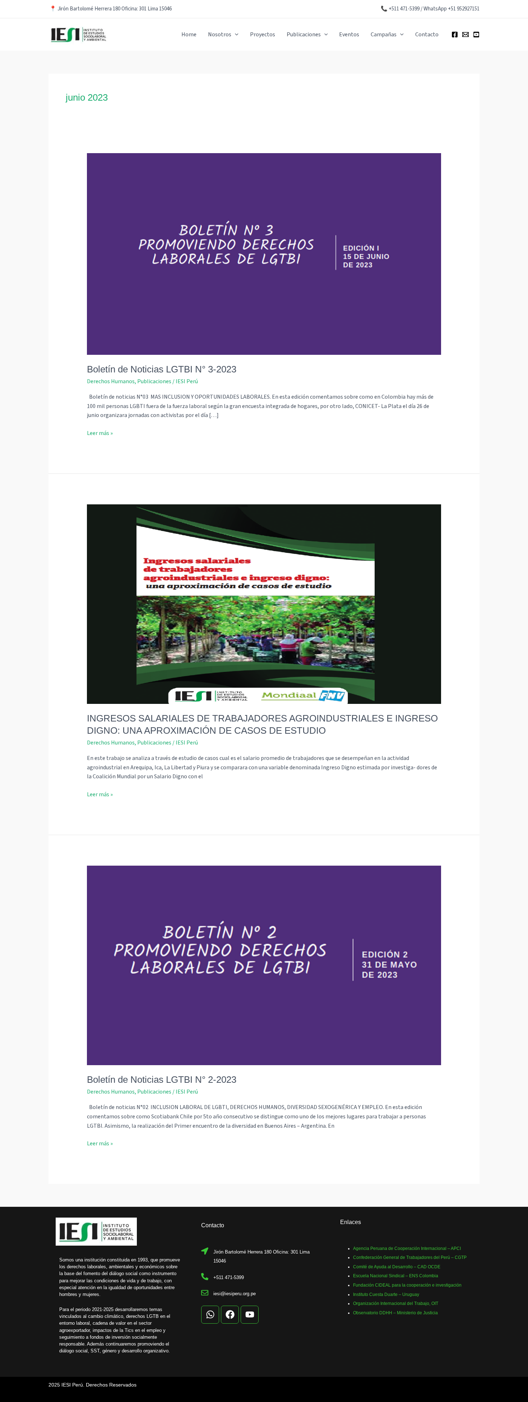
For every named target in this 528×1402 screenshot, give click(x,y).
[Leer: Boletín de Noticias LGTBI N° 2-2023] (264, 965)
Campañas (384, 34)
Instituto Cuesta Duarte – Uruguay (386, 1294)
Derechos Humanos (111, 381)
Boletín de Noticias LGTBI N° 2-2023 (161, 1079)
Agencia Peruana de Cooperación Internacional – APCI (407, 1248)
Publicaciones (304, 34)
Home (188, 34)
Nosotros (219, 34)
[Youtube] (476, 34)
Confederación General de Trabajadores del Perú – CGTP (410, 1257)
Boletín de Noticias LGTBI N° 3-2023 (161, 369)
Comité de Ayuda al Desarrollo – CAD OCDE (396, 1266)
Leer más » (100, 433)
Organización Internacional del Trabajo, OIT (395, 1303)
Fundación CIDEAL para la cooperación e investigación (407, 1285)
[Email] (465, 34)
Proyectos (262, 34)
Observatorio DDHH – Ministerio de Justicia (395, 1312)
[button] (234, 34)
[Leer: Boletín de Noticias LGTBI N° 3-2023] (264, 253)
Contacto (427, 34)
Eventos (349, 34)
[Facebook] (454, 34)
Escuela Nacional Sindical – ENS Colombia (395, 1275)
